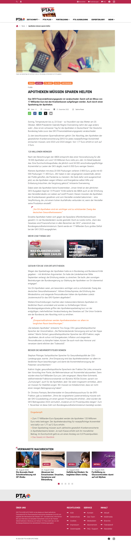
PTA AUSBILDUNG (80, 20)
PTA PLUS (47, 20)
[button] (29, 113)
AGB (72, 513)
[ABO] (49, 10)
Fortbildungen (94, 2)
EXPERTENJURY (98, 20)
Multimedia (108, 517)
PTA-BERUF (48, 83)
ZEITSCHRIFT (32, 20)
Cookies (73, 521)
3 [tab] (65, 484)
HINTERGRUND (67, 83)
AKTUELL (39, 83)
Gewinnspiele (75, 529)
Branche (107, 521)
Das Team (91, 517)
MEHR (110, 20)
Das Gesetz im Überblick (43, 437)
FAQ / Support (92, 529)
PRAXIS (31, 83)
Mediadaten (91, 521)
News (23, 26)
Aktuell (106, 513)
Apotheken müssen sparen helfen (39, 26)
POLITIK (57, 83)
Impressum (74, 525)
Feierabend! (108, 525)
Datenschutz (75, 517)
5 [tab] (72, 484)
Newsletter (82, 2)
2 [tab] (62, 484)
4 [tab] (69, 484)
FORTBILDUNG (62, 20)
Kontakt (90, 513)
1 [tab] (59, 484)
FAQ (104, 2)
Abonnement (92, 525)
